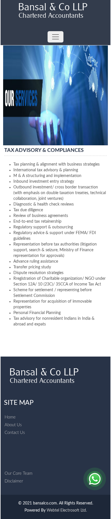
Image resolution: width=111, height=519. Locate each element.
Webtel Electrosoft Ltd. (67, 510)
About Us (13, 425)
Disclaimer (14, 481)
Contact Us (15, 433)
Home (10, 417)
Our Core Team (18, 473)
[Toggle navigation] (55, 37)
